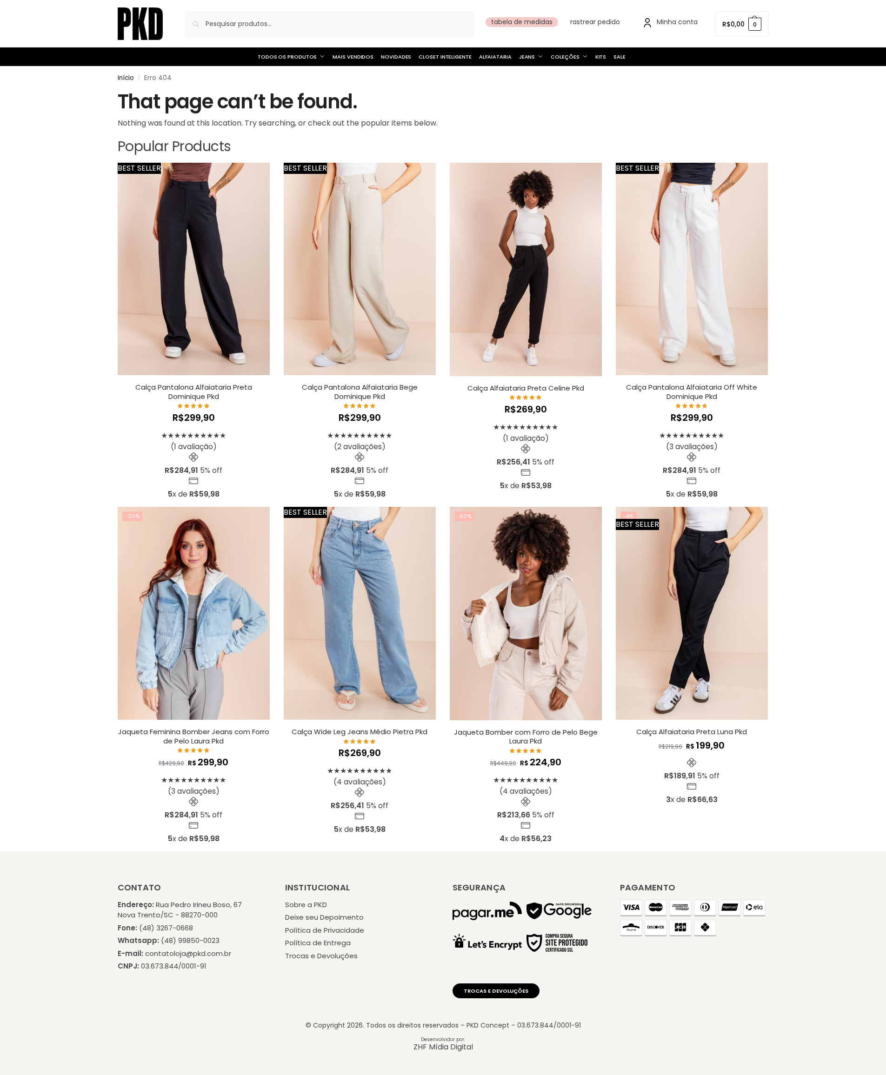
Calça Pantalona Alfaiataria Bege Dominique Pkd (360, 392)
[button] (741, 24)
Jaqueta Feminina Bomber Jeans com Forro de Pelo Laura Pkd (193, 736)
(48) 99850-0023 (190, 940)
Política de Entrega (318, 943)
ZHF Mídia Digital (443, 1047)
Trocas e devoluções (496, 991)
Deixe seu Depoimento (324, 917)
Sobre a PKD (306, 904)
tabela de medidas (522, 22)
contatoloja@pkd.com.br (188, 953)
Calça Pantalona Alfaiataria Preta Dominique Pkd (193, 392)
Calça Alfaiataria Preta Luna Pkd (691, 732)
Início (126, 77)
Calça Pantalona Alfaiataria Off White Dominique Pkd (691, 392)
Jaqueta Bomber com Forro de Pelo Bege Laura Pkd (526, 737)
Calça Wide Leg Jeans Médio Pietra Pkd (359, 732)
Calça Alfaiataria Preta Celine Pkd (525, 388)
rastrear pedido (595, 22)
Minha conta (677, 22)
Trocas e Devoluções (321, 956)
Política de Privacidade (324, 930)
